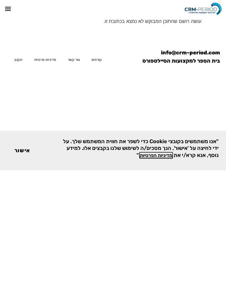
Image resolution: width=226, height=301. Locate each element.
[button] (8, 9)
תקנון (18, 60)
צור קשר (74, 60)
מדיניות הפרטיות (156, 155)
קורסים (97, 60)
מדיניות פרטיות (45, 60)
